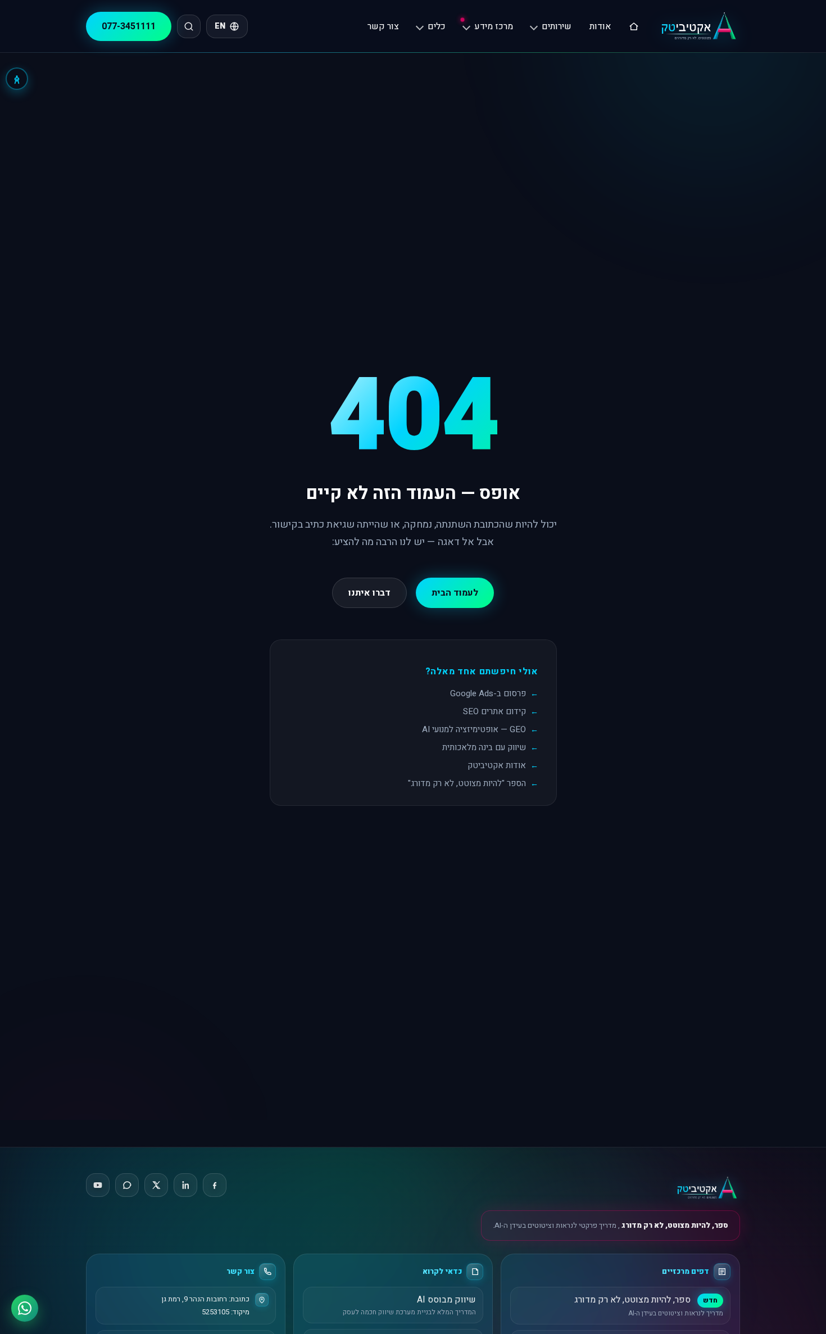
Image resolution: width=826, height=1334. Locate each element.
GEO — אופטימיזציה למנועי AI (474, 729)
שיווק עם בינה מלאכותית (484, 747)
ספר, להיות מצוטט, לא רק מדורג (674, 1225)
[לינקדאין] (185, 1185)
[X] (156, 1185)
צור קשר (383, 26)
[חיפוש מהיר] (189, 26)
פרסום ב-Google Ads (488, 693)
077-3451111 (129, 26)
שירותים (556, 26)
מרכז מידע (493, 26)
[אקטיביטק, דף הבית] (698, 26)
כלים (437, 26)
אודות (600, 26)
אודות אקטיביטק (497, 765)
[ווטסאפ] (24, 1308)
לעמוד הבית (455, 593)
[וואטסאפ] (127, 1185)
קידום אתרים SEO (494, 711)
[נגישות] (17, 78)
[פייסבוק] (214, 1185)
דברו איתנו (369, 593)
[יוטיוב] (98, 1185)
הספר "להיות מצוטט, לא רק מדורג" (467, 783)
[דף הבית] (633, 26)
